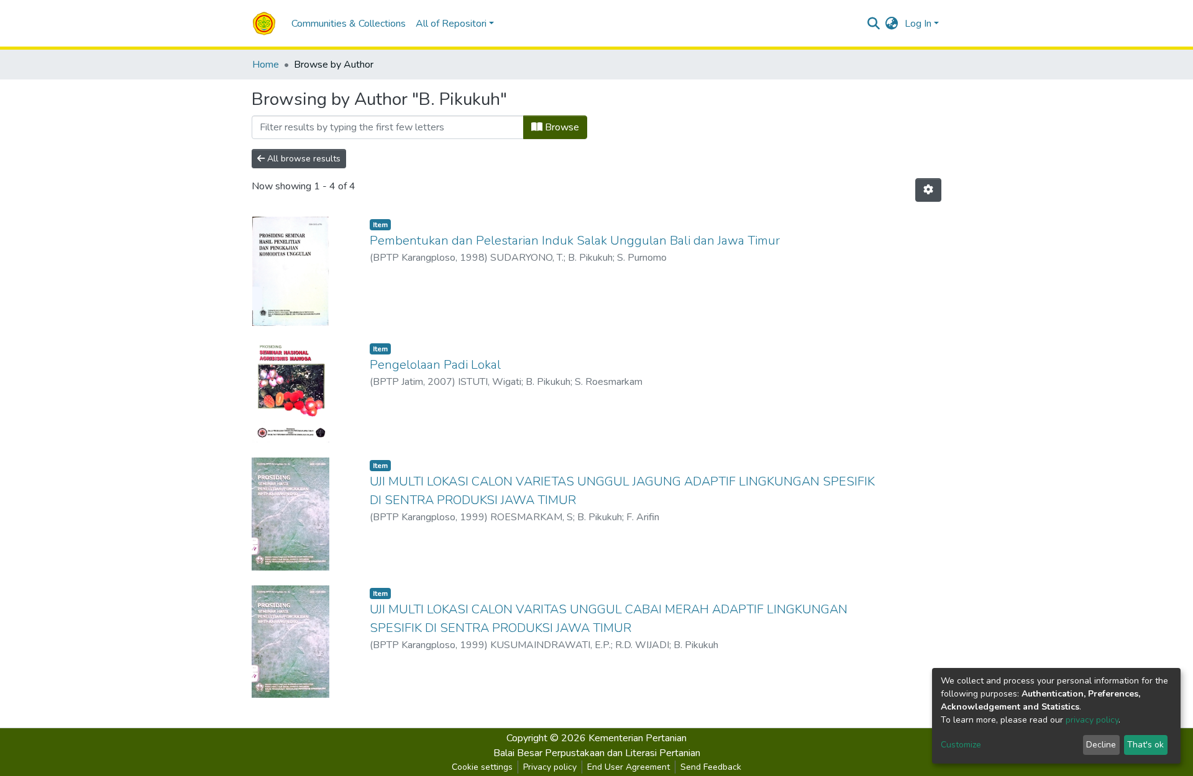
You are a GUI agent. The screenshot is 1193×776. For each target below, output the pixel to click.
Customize (961, 745)
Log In (918, 23)
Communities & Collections (348, 23)
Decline (1101, 745)
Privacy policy (550, 767)
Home (265, 64)
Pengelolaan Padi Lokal (435, 364)
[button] (892, 23)
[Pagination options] (928, 190)
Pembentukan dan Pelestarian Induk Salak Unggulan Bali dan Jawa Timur (575, 240)
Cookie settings (482, 767)
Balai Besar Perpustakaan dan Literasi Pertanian (596, 753)
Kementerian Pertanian (637, 738)
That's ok (1145, 745)
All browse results (303, 159)
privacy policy (1092, 720)
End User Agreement (628, 767)
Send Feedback (710, 767)
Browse (560, 127)
